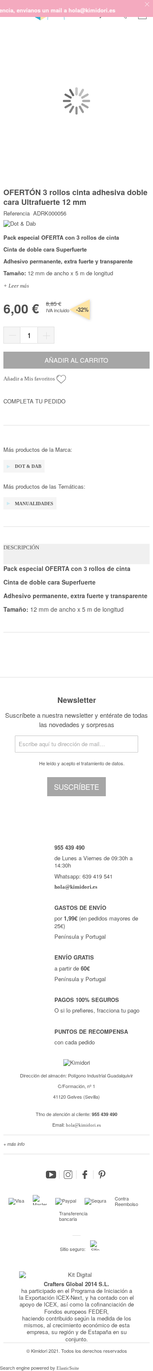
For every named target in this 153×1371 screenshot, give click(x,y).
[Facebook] (85, 1174)
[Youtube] (51, 1174)
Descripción (21, 547)
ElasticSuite (68, 1368)
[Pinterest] (102, 1174)
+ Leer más (16, 286)
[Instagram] (68, 1174)
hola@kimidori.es (83, 1125)
